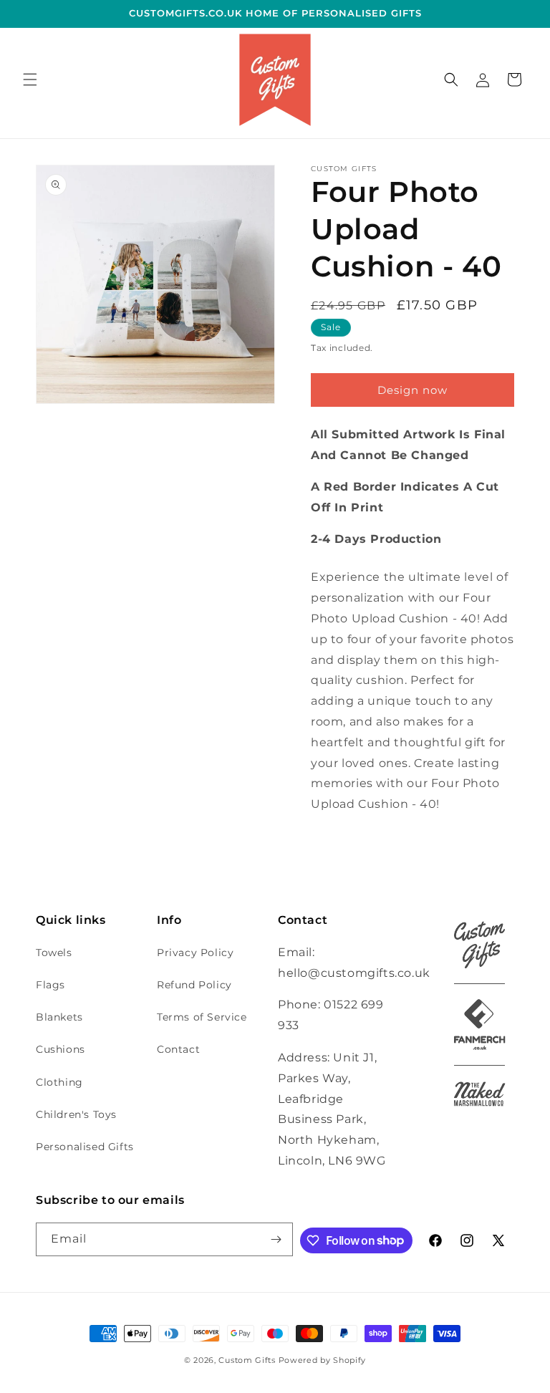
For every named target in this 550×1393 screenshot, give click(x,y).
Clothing (59, 1082)
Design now (412, 390)
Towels (54, 952)
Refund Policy (194, 984)
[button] (30, 79)
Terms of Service (202, 1017)
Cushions (60, 1049)
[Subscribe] (276, 1239)
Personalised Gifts (85, 1146)
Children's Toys (76, 1114)
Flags (50, 984)
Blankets (59, 1017)
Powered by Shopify (323, 1360)
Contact (178, 1049)
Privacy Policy (195, 952)
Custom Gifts (248, 1360)
